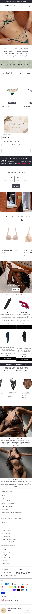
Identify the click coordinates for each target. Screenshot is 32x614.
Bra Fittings (4, 549)
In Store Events (6, 531)
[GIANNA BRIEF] (12, 93)
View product (7, 327)
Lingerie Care (5, 563)
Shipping (3, 141)
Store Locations (6, 528)
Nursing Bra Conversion (8, 555)
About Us (4, 522)
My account (5, 515)
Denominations (6, 134)
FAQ (2, 498)
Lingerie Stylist (5, 552)
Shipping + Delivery (7, 506)
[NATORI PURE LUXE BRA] (12, 237)
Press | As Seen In (6, 533)
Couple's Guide (5, 558)
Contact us (4, 495)
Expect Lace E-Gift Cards (9, 542)
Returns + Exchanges (7, 504)
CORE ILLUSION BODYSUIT (11, 393)
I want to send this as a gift (12, 145)
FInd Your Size (5, 560)
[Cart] (25, 6)
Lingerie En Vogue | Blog (8, 539)
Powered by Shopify (6, 610)
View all (28, 73)
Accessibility (5, 509)
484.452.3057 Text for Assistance (11, 512)
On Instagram (5, 536)
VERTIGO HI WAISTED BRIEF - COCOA (26, 394)
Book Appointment (24, 164)
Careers (3, 525)
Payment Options (6, 501)
